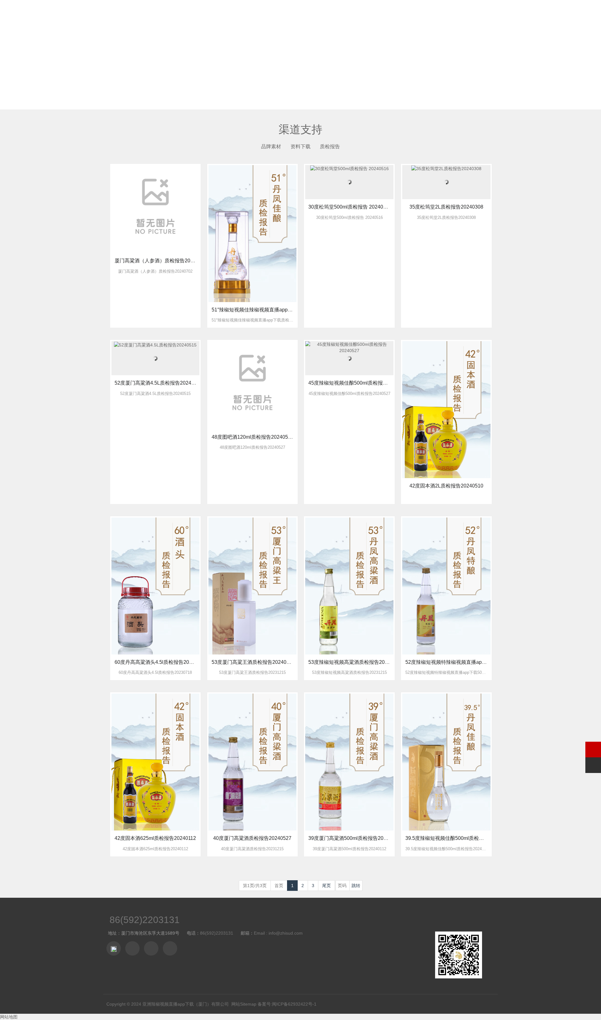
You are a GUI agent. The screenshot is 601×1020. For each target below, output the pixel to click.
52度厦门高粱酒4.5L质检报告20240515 (159, 383)
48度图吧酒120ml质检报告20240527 (253, 437)
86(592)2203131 (145, 920)
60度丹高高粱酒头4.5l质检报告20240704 (160, 662)
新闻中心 (424, 12)
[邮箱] (151, 948)
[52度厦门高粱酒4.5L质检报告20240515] (155, 344)
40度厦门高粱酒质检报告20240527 (252, 838)
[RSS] (170, 948)
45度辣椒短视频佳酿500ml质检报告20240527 (359, 383)
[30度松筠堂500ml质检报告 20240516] (349, 168)
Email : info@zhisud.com (278, 933)
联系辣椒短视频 (461, 12)
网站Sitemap (243, 1004)
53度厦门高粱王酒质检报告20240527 (253, 662)
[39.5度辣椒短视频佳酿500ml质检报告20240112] (446, 761)
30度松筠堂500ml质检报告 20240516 (350, 207)
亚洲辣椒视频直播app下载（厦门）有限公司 (185, 1004)
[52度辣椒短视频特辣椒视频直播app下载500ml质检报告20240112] (446, 585)
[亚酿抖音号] (113, 948)
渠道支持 (395, 12)
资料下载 (300, 146)
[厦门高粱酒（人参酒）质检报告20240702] (155, 208)
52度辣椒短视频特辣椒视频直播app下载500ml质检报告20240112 (477, 662)
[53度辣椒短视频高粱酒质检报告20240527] (349, 585)
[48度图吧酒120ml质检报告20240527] (252, 384)
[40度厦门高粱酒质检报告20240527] (252, 761)
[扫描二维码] (132, 948)
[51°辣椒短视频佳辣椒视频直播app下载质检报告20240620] (252, 233)
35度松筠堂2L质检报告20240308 (446, 207)
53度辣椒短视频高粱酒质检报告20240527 (355, 662)
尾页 (326, 885)
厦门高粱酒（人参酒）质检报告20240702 (161, 260)
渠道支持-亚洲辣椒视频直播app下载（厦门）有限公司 (128, 13)
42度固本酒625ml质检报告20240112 (155, 838)
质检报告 (330, 146)
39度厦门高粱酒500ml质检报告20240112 (354, 838)
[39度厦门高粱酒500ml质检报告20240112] (349, 761)
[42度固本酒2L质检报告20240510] (446, 409)
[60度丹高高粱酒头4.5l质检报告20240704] (155, 585)
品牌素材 (271, 146)
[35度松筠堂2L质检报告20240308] (446, 168)
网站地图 (9, 1016)
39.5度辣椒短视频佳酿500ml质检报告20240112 (458, 838)
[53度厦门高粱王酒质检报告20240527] (252, 585)
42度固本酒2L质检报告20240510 (446, 485)
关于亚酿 (321, 12)
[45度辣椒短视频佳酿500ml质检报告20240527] (349, 347)
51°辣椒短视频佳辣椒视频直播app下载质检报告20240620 (276, 309)
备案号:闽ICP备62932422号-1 (287, 1004)
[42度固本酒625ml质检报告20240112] (155, 761)
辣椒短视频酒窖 (358, 12)
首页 (297, 12)
